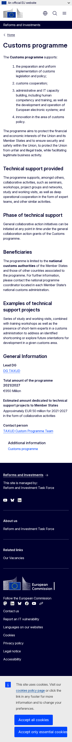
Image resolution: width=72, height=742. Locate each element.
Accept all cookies (33, 720)
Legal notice (12, 651)
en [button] (45, 13)
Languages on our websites (23, 627)
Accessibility (12, 659)
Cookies (9, 635)
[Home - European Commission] (13, 13)
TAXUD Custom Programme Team (28, 431)
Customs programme (23, 449)
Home (11, 34)
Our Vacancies (13, 558)
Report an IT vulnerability (21, 619)
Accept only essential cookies (42, 732)
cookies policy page (30, 690)
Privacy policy (13, 643)
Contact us (11, 611)
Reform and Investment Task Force (28, 529)
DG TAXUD (11, 371)
